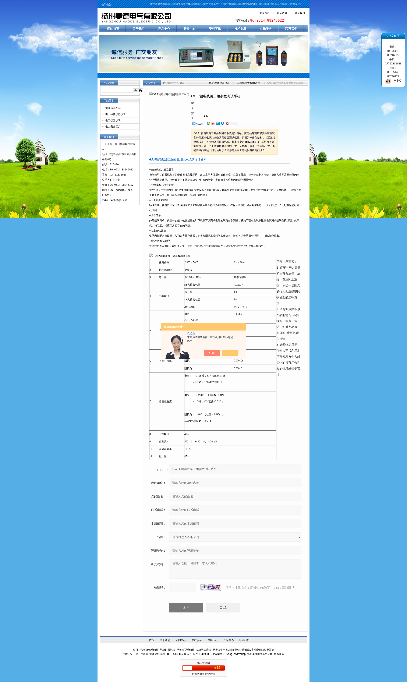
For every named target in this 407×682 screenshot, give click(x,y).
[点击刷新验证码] (210, 587)
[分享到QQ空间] (208, 123)
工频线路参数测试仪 (248, 82)
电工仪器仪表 (113, 120)
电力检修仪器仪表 (115, 114)
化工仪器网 (203, 662)
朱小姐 (396, 80)
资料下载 (215, 28)
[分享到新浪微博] (213, 123)
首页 (151, 640)
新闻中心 (189, 28)
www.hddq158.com (121, 189)
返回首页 (264, 13)
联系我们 (300, 13)
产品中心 (164, 28)
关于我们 (139, 28)
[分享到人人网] (222, 123)
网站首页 (113, 28)
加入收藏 (282, 13)
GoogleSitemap (236, 654)
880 (206, 115)
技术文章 (240, 28)
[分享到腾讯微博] (217, 123)
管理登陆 (154, 654)
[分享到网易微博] (227, 123)
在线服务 (266, 28)
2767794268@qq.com (114, 200)
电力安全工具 (113, 126)
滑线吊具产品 (113, 108)
